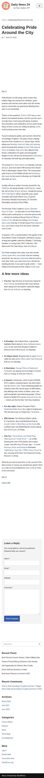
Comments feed (8, 758)
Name (7, 559)
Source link (6, 483)
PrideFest (5, 188)
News (4, 730)
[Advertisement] (22, 68)
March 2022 (6, 701)
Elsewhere (38, 156)
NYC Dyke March (17, 165)
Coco (39, 356)
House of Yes (7, 220)
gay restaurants (23, 258)
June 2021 (6, 709)
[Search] (39, 644)
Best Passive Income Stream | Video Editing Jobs (21, 657)
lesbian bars (26, 261)
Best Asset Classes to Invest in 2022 (16, 673)
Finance (5, 726)
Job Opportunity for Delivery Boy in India (17, 665)
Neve (4, 776)
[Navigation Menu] (39, 6)
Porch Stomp (9, 284)
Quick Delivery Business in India (14, 669)
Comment (8, 588)
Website (7, 578)
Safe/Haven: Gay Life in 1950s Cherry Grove (22, 450)
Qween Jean (15, 386)
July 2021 (5, 705)
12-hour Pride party (30, 147)
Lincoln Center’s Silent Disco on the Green (20, 424)
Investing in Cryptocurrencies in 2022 (27, 689)
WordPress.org (7, 762)
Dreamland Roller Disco (13, 409)
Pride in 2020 (26, 115)
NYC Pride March (8, 194)
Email (7, 568)
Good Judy (35, 267)
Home (4, 20)
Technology (6, 734)
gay (16, 261)
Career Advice (7, 722)
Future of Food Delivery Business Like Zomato (19, 661)
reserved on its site (33, 397)
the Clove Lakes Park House (29, 359)
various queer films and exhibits (14, 255)
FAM (12, 235)
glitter (4, 109)
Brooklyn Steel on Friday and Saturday (25, 144)
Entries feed (6, 754)
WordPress (21, 776)
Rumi (4, 150)
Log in (4, 750)
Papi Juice (20, 150)
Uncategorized (7, 738)
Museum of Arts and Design (14, 447)
